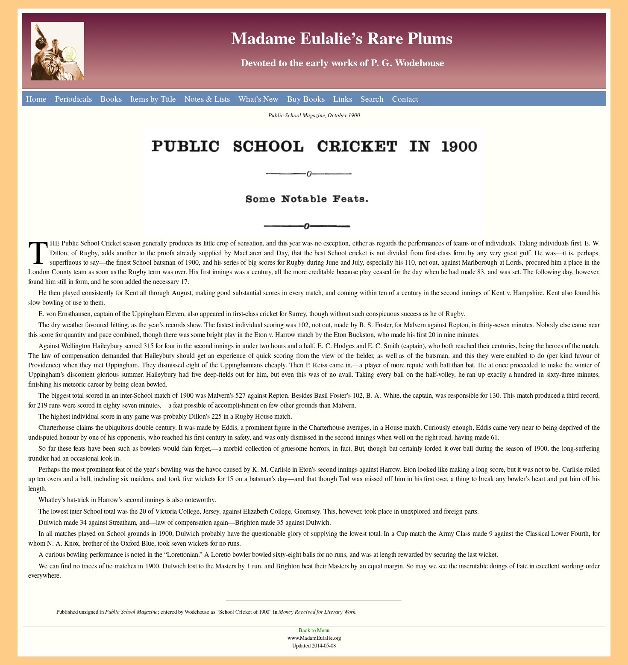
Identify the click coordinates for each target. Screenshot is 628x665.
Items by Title (153, 98)
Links (342, 98)
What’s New (258, 98)
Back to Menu (314, 630)
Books (111, 98)
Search (372, 98)
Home (36, 98)
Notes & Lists (207, 98)
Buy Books (306, 98)
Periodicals (73, 98)
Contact (405, 98)
